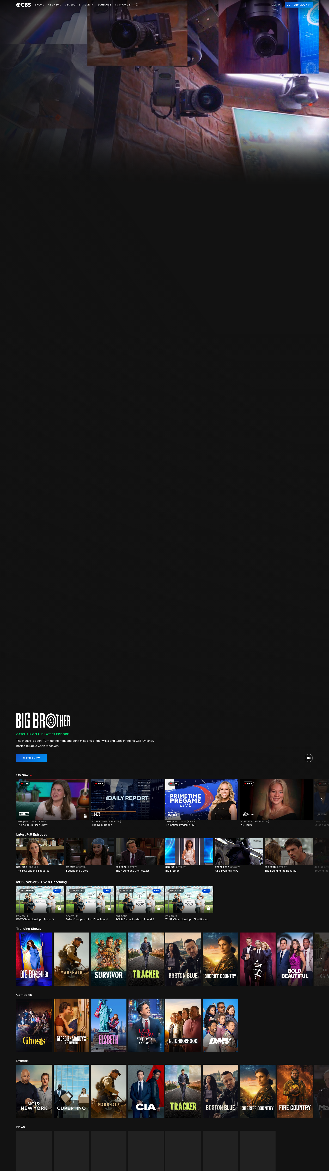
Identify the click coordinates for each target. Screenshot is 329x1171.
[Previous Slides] (8, 904)
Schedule (104, 5)
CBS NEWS (54, 5)
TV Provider (123, 5)
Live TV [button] (89, 5)
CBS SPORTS (72, 5)
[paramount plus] (23, 5)
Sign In (276, 5)
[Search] (137, 4)
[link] (299, 5)
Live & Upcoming (53, 882)
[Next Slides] (321, 904)
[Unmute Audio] (309, 758)
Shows (39, 5)
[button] (52, 805)
